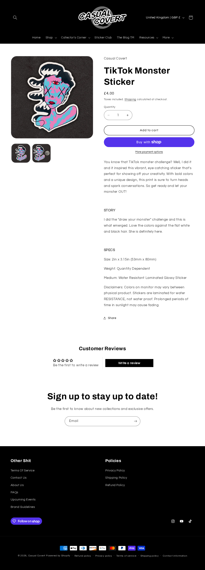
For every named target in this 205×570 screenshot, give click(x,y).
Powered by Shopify (58, 556)
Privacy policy (103, 556)
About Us (17, 485)
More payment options (149, 152)
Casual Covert (36, 556)
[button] (15, 17)
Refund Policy (115, 485)
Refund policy (82, 556)
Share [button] (112, 318)
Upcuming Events (23, 499)
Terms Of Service (23, 470)
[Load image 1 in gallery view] (21, 153)
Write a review (129, 363)
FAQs (14, 492)
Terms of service (126, 556)
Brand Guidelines (23, 506)
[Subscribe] (135, 421)
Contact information (175, 556)
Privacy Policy (115, 470)
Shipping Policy (116, 477)
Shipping (130, 99)
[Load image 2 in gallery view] (41, 153)
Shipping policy (150, 556)
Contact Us (19, 477)
